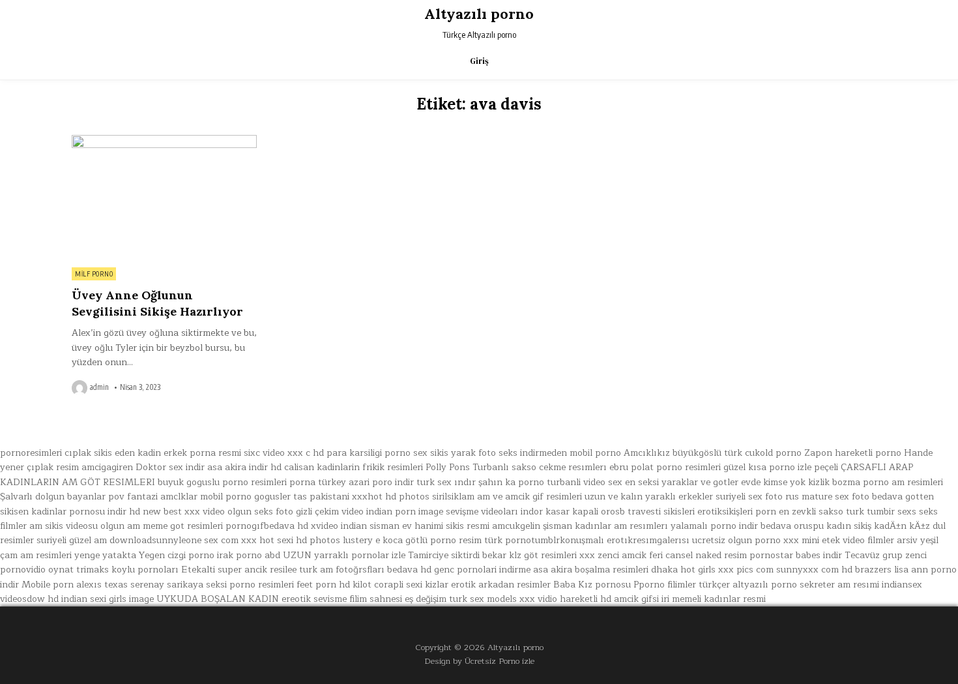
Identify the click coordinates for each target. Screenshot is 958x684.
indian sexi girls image (107, 598)
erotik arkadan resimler (501, 584)
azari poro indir (381, 482)
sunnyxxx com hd (814, 569)
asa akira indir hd (244, 467)
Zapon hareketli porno (852, 452)
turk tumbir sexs (881, 511)
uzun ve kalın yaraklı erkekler (649, 496)
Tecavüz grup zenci (886, 555)
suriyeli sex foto (749, 496)
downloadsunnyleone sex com (174, 540)
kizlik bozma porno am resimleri (875, 482)
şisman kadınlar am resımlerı (605, 525)
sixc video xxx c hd (284, 452)
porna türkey (317, 482)
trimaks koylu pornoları (127, 569)
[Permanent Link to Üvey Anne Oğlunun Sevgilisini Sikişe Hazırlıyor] (164, 197)
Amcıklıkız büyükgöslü (672, 452)
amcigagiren (107, 467)
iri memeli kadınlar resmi (713, 598)
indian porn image (404, 511)
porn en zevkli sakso (799, 511)
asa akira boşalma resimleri (590, 569)
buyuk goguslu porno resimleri (222, 482)
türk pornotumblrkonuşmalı (544, 540)
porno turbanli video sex (570, 482)
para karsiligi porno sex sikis (387, 452)
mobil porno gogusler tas (253, 496)
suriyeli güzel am (71, 540)
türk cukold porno (763, 452)
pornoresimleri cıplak (45, 452)
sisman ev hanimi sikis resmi (429, 525)
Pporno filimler (664, 584)
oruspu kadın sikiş (832, 525)
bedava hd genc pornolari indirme (458, 569)
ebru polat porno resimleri (665, 467)
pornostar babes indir (795, 555)
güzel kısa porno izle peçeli (780, 467)
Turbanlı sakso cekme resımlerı (539, 467)
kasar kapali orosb (585, 511)
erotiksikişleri (725, 511)
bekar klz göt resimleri (529, 555)
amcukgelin (516, 525)
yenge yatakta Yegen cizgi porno (144, 555)
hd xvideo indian (332, 525)
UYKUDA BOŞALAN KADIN (217, 598)
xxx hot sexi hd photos (290, 540)
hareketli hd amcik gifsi (609, 598)
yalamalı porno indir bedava (731, 525)
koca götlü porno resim (432, 540)
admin (99, 387)
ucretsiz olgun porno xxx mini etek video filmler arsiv (805, 540)
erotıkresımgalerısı (648, 540)
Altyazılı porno (479, 14)
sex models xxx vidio (513, 598)
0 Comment (234, 142)
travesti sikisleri (661, 511)
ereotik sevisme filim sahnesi (342, 598)
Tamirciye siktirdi (444, 555)
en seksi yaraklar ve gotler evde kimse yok (715, 482)
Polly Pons (448, 467)
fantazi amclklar (162, 496)
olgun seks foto (260, 511)
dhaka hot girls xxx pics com (712, 569)
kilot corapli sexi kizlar (400, 584)
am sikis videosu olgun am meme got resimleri (126, 525)
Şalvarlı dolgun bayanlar (53, 496)
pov (116, 496)
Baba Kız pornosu (592, 584)
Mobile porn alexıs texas (75, 584)
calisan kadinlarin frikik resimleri (353, 467)
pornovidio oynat (37, 569)
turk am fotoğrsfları (342, 569)
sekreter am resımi (839, 584)
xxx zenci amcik (612, 555)
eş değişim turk (436, 598)
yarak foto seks (484, 452)
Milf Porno (94, 274)
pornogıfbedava (260, 525)
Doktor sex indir (170, 467)
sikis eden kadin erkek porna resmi (167, 452)
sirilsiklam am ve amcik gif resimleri (507, 496)
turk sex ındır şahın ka (465, 482)
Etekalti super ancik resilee (239, 569)
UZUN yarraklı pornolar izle (344, 555)
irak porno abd (248, 555)
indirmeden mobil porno (570, 452)
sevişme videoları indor (494, 511)
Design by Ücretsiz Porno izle (479, 661)
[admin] (81, 388)
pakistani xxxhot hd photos (369, 496)
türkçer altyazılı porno (748, 584)
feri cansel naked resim (698, 555)
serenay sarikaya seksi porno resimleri (212, 584)
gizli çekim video (330, 511)
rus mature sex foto (827, 496)
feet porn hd (323, 584)
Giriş (479, 61)
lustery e (361, 540)
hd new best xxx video (177, 511)
